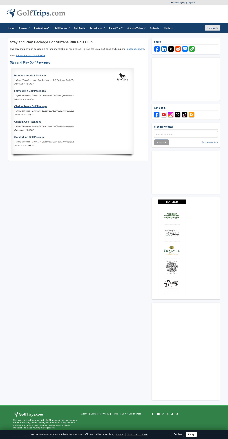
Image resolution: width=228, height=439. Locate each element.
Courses (23, 28)
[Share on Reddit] (178, 49)
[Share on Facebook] (157, 49)
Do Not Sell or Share (131, 413)
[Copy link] (192, 49)
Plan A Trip (115, 28)
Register (191, 3)
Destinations (41, 28)
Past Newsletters (210, 142)
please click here (135, 49)
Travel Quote (212, 28)
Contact (94, 413)
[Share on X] (171, 49)
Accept (191, 434)
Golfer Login (178, 3)
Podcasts (154, 28)
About (84, 413)
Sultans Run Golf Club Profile (30, 55)
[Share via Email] (185, 49)
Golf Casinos (61, 28)
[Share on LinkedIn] (164, 49)
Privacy (105, 413)
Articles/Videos (135, 28)
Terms (115, 413)
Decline (178, 434)
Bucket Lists (96, 28)
